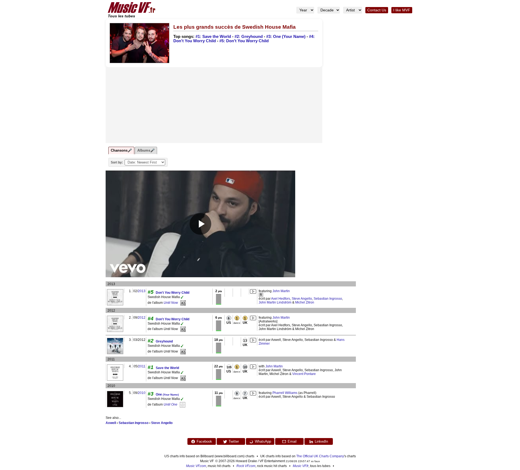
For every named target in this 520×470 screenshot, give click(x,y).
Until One (170, 404)
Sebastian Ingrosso (328, 299)
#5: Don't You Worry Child (244, 41)
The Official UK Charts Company (320, 456)
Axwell (111, 423)
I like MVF (401, 10)
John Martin (281, 291)
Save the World (167, 368)
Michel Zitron (304, 302)
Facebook (204, 441)
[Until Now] (183, 303)
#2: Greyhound (249, 36)
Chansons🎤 (121, 150)
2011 (141, 366)
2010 (141, 393)
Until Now (171, 303)
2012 (141, 317)
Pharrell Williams (284, 393)
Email (292, 441)
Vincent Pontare (304, 374)
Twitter (234, 441)
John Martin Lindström (275, 302)
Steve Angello (302, 299)
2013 (141, 291)
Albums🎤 (146, 150)
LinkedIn (321, 441)
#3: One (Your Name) (286, 36)
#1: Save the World (213, 36)
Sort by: (117, 162)
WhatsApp (263, 441)
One (167, 394)
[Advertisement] (214, 105)
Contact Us (376, 10)
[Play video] (200, 224)
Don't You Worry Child (172, 293)
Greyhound (164, 341)
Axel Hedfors (280, 299)
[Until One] (182, 404)
